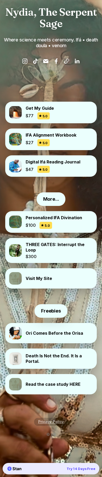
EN (53, 434)
